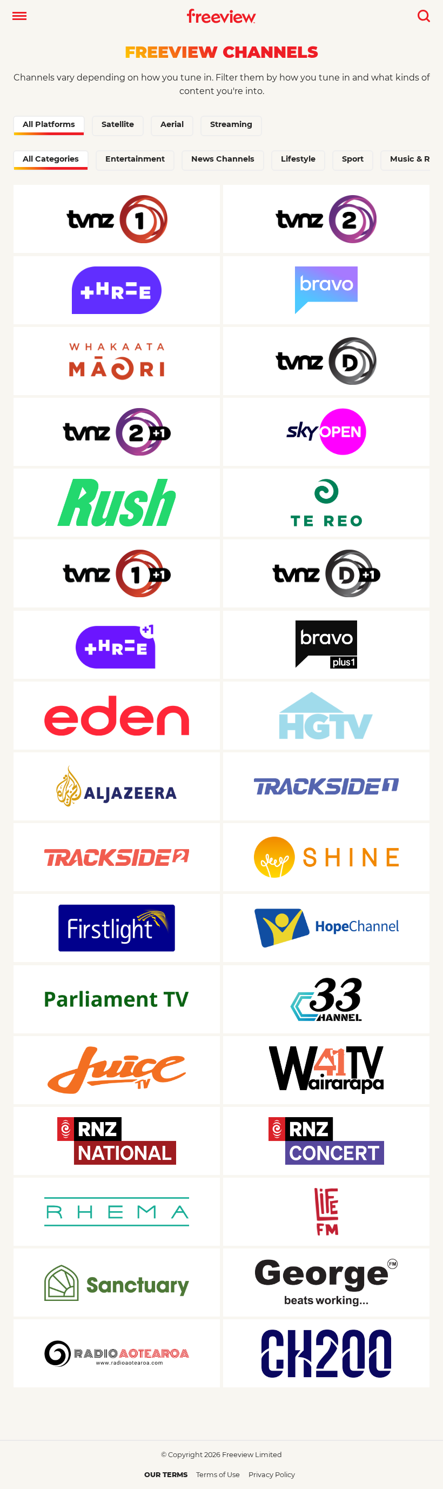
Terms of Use (218, 1475)
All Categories (51, 159)
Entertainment (135, 159)
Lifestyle (298, 159)
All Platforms (49, 124)
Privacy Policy (272, 1475)
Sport (353, 159)
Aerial (172, 124)
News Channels (222, 159)
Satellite (118, 124)
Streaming (231, 124)
